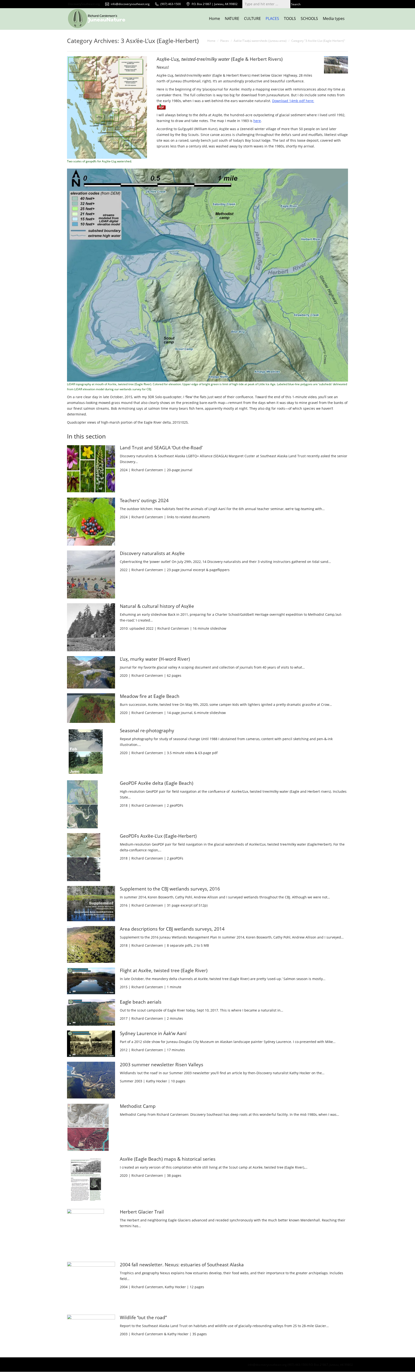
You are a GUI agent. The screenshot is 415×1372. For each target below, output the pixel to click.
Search (295, 4)
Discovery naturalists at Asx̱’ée (152, 553)
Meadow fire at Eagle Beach (149, 696)
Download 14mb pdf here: (293, 100)
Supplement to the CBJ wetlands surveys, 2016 (170, 889)
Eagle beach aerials (140, 1002)
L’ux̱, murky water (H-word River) (155, 659)
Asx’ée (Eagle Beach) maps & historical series (167, 1159)
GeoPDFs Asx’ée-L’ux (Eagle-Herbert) (158, 836)
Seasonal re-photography (147, 730)
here (257, 120)
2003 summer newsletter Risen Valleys (161, 1064)
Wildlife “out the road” (143, 1317)
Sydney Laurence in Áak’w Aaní (153, 1033)
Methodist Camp (138, 1106)
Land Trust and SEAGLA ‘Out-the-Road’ (161, 448)
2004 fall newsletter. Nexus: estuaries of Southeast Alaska (182, 1265)
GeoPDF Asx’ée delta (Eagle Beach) (156, 783)
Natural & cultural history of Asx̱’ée (157, 606)
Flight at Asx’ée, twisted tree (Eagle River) (164, 970)
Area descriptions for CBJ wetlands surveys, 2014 (172, 929)
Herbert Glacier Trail (142, 1212)
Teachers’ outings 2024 (144, 500)
